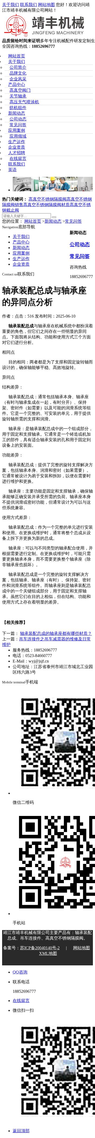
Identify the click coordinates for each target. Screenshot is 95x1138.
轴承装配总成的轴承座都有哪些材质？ (56, 633)
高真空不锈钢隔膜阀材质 (46, 204)
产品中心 (16, 84)
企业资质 (16, 147)
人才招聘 (16, 152)
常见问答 (18, 125)
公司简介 (18, 67)
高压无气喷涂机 (24, 102)
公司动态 (18, 119)
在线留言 (18, 158)
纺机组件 (18, 107)
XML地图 (48, 953)
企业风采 (18, 79)
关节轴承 (18, 96)
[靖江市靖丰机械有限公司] (44, 35)
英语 (12, 169)
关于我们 (10, 4)
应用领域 (18, 136)
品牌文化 (18, 73)
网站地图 (46, 4)
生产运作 (16, 141)
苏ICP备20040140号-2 (40, 948)
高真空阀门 (20, 90)
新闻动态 (16, 113)
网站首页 (16, 56)
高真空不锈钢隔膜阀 (47, 199)
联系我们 (28, 4)
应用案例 (16, 130)
